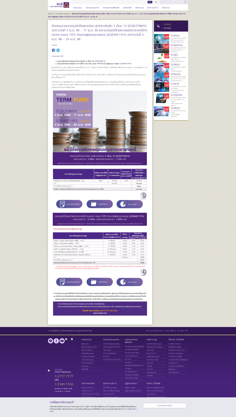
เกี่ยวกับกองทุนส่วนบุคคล (111, 344)
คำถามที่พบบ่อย (173, 372)
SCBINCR (175, 108)
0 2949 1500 (64, 384)
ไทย (150, 2)
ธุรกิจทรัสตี (127, 7)
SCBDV (174, 55)
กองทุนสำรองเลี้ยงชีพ (111, 7)
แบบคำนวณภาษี (108, 394)
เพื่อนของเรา (172, 369)
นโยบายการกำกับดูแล (175, 353)
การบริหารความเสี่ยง (175, 356)
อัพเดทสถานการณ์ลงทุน (154, 347)
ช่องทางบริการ (152, 7)
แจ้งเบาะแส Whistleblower (155, 391)
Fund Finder (150, 350)
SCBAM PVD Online (131, 378)
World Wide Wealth (152, 360)
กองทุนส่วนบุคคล (92, 7)
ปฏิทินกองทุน (131, 383)
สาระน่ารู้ (106, 356)
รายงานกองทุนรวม (87, 360)
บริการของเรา (172, 363)
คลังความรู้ (139, 7)
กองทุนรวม (77, 7)
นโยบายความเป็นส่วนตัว (154, 331)
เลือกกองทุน (85, 344)
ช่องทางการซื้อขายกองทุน (111, 391)
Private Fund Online (112, 360)
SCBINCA (175, 64)
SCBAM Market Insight (154, 344)
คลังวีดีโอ (150, 376)
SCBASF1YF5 (126, 63)
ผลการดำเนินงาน (87, 350)
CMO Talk (150, 363)
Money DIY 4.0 (151, 353)
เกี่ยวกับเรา (166, 7)
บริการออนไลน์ (88, 383)
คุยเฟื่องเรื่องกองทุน (153, 356)
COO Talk (150, 369)
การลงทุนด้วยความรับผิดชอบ (178, 360)
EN (156, 2)
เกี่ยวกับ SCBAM (176, 339)
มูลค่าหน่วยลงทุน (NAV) (89, 347)
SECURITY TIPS (182, 331)
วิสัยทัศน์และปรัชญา (175, 347)
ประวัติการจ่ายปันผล (88, 356)
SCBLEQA (176, 74)
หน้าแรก (51, 14)
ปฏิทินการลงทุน (130, 388)
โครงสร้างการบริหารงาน (176, 350)
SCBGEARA (176, 95)
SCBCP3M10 (100, 61)
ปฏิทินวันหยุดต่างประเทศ (133, 391)
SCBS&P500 (177, 45)
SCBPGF (175, 84)
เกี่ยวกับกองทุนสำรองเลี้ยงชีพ (134, 346)
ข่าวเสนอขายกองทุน (63, 14)
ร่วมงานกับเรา (151, 394)
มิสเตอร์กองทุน (151, 372)
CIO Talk (149, 366)
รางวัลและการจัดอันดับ (175, 366)
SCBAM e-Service (87, 391)
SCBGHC (175, 35)
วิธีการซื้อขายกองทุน (110, 388)
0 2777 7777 (64, 376)
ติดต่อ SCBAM (153, 383)
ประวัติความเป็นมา (174, 344)
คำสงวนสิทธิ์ (170, 331)
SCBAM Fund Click (87, 388)
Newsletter (128, 362)
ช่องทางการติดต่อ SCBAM (155, 388)
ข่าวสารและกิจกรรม (109, 353)
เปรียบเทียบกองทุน (87, 353)
